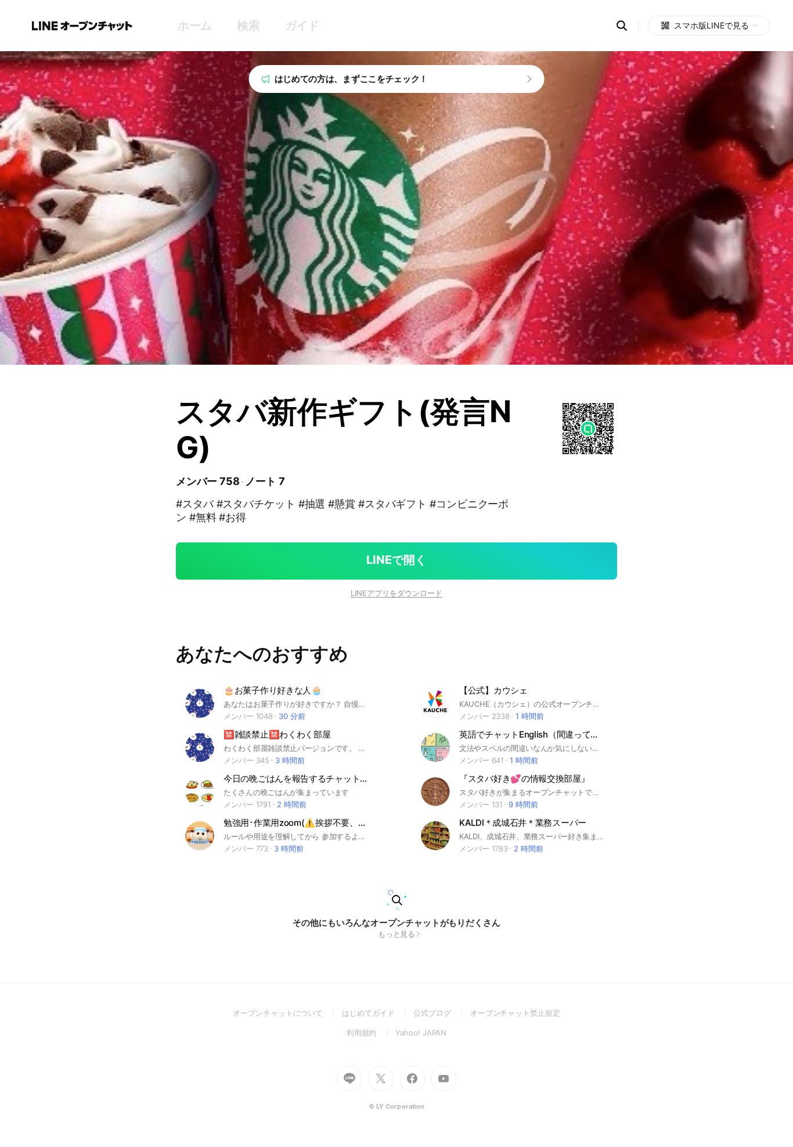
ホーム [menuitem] (195, 26)
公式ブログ (441, 1012)
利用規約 (371, 1032)
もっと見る (397, 934)
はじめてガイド (377, 1012)
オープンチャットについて (287, 1012)
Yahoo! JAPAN (420, 1032)
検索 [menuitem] (248, 26)
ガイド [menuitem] (302, 26)
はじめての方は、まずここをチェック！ (351, 78)
